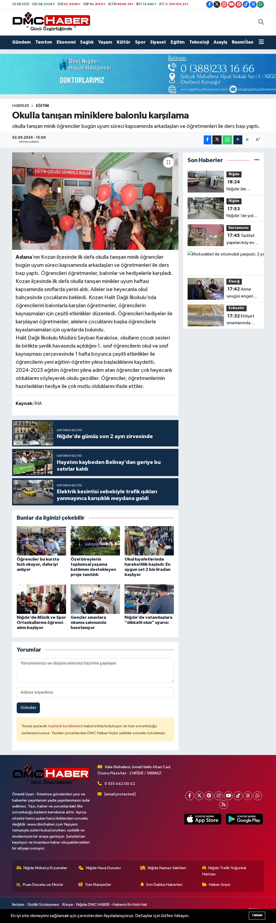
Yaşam (105, 42)
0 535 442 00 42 (120, 784)
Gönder (28, 707)
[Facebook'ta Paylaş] (207, 139)
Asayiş (220, 42)
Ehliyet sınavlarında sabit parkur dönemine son (240, 320)
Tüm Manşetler (98, 885)
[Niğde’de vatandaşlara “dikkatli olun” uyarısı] (149, 599)
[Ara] (261, 22)
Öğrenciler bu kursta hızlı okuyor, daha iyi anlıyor (38, 564)
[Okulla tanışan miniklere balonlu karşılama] (95, 201)
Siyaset (158, 42)
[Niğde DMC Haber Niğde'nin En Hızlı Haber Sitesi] (51, 22)
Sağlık (87, 42)
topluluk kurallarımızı (66, 726)
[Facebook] (189, 795)
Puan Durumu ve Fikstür (43, 885)
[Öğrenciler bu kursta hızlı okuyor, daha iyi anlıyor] (41, 541)
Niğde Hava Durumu (103, 868)
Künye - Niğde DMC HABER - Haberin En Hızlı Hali (104, 905)
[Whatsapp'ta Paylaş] (227, 139)
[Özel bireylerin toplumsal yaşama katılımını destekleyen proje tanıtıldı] (95, 541)
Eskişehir (236, 308)
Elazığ (234, 281)
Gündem (21, 42)
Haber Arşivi (219, 885)
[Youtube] (228, 795)
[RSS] (223, 804)
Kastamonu (239, 228)
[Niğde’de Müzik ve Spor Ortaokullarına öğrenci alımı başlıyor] (41, 599)
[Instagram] (218, 795)
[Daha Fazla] (237, 139)
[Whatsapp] (257, 795)
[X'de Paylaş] (217, 139)
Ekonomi (66, 42)
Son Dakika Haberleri (164, 885)
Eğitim (178, 42)
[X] (199, 795)
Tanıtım (43, 42)
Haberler (20, 106)
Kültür (123, 42)
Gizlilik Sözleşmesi (43, 905)
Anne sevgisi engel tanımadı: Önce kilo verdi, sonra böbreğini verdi (242, 293)
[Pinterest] (209, 795)
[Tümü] (256, 160)
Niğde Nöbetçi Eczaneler (45, 868)
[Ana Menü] (261, 42)
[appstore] (202, 819)
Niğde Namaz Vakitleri (167, 868)
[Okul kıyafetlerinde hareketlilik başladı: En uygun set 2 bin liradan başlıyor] (149, 541)
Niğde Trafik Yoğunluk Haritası (224, 871)
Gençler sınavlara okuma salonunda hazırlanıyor (88, 622)
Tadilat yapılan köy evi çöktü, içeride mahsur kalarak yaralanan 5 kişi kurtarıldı (241, 239)
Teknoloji (199, 42)
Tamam (257, 915)
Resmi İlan (242, 42)
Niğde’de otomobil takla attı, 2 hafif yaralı (241, 186)
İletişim (18, 905)
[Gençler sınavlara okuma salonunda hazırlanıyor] (95, 599)
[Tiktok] (238, 795)
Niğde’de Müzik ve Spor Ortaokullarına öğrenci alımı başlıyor (41, 622)
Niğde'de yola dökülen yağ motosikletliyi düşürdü (241, 213)
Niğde (234, 174)
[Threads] (247, 795)
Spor (140, 42)
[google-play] (244, 819)
